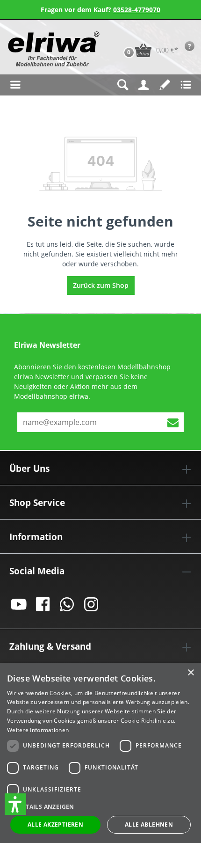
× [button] (190, 672)
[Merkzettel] (165, 85)
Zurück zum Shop (101, 285)
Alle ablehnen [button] (149, 824)
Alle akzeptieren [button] (55, 824)
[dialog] (100, 753)
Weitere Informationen (38, 730)
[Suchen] (123, 85)
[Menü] (15, 85)
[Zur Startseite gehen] (52, 49)
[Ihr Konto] (144, 85)
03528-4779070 (136, 9)
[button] (15, 804)
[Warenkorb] (119, 36)
